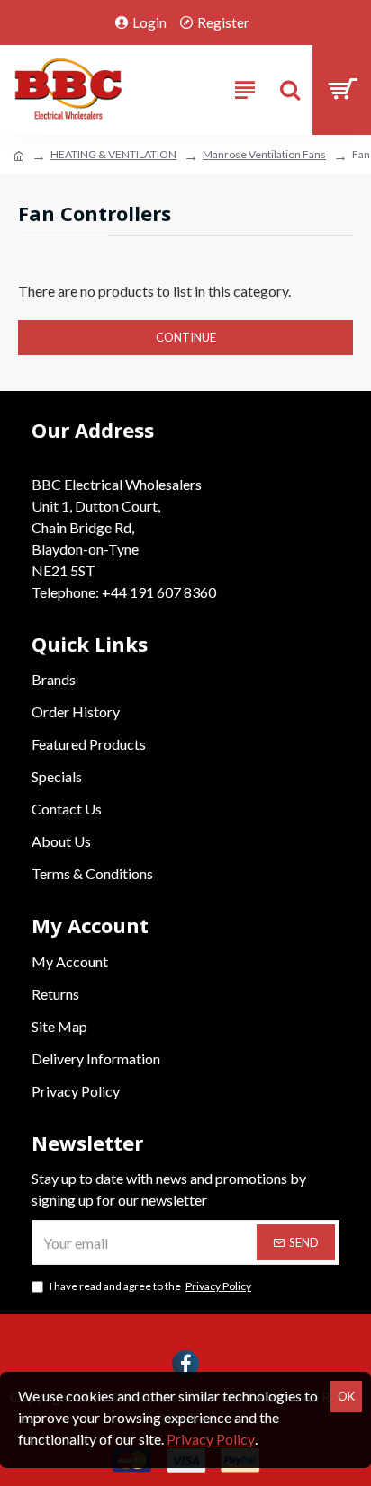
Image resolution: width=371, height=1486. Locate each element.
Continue (186, 337)
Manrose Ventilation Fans (264, 154)
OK (346, 1396)
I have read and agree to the (150, 1286)
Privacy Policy (211, 1438)
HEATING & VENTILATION (113, 154)
